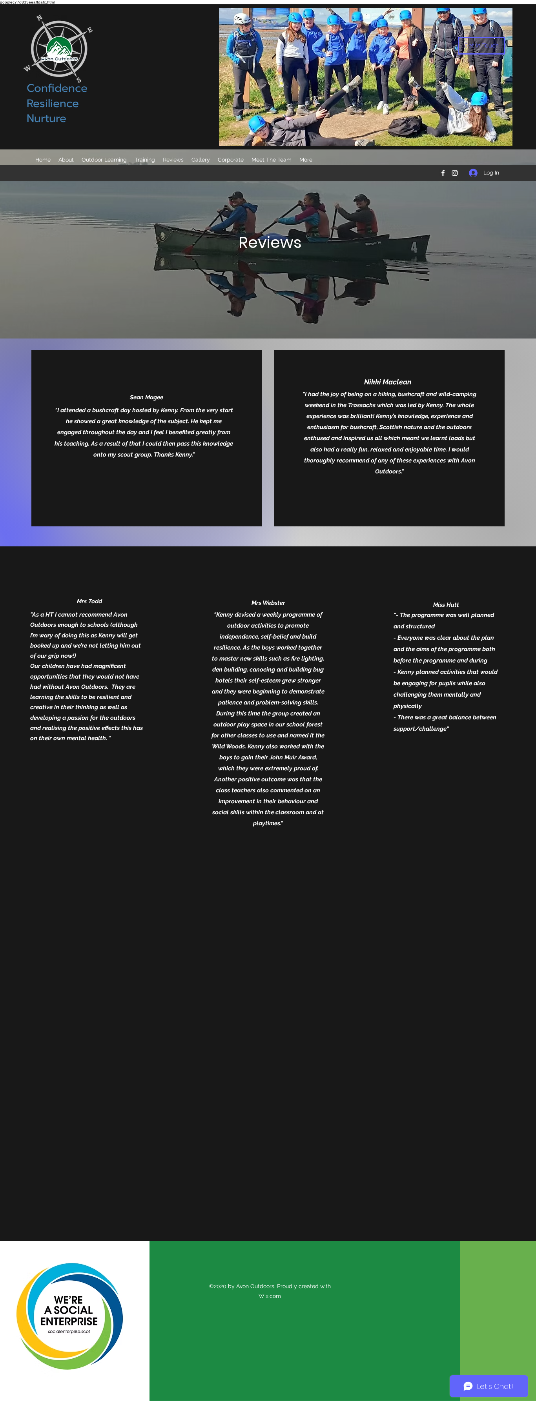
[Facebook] (443, 173)
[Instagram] (455, 173)
